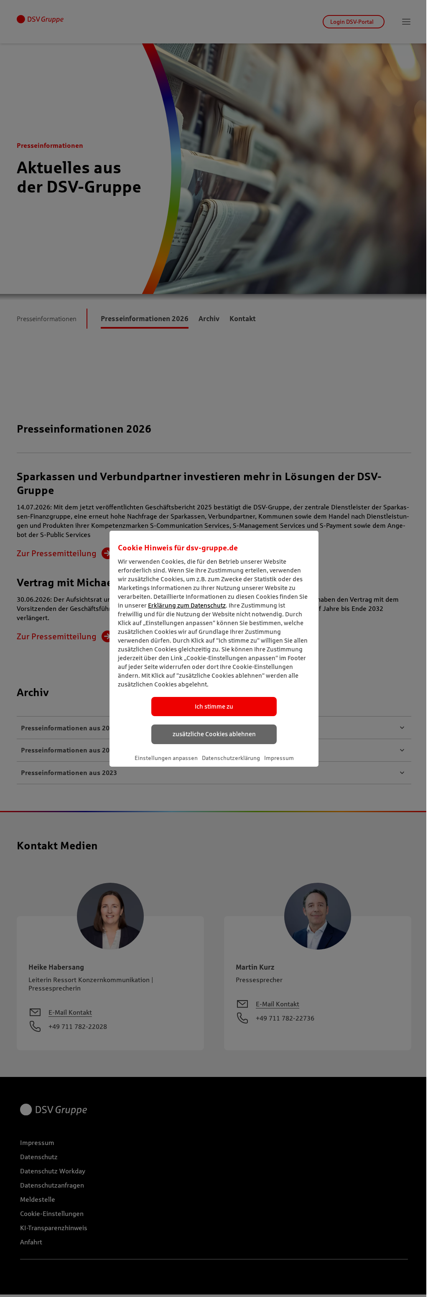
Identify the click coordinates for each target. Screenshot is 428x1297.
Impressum (279, 758)
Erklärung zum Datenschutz (187, 605)
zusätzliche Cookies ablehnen (214, 733)
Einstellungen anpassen (166, 758)
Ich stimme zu (214, 706)
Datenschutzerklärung (231, 758)
